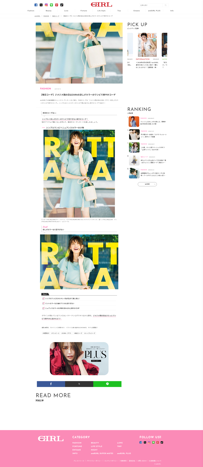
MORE (147, 184)
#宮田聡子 (46, 333)
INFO (75, 453)
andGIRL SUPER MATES (102, 453)
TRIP (119, 446)
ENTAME (76, 450)
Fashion (152, 12)
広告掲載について (155, 460)
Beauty (48, 11)
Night (64, 21)
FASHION (76, 443)
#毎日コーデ (78, 333)
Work (100, 16)
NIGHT (94, 450)
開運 (82, 12)
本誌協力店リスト (170, 21)
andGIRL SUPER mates (170, 30)
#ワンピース (55, 333)
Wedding (64, 12)
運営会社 (132, 460)
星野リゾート (117, 16)
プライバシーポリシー (94, 460)
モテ (64, 16)
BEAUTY (95, 443)
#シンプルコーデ (89, 333)
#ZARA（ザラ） (67, 333)
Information (153, 25)
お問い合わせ (142, 460)
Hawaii (117, 12)
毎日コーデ (29, 12)
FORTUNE (77, 446)
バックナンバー (170, 16)
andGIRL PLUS (124, 453)
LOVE (120, 443)
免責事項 (123, 460)
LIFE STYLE (96, 446)
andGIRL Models (170, 25)
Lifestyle (152, 21)
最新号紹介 (170, 12)
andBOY (135, 12)
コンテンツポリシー (111, 460)
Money (100, 12)
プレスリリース (78, 460)
